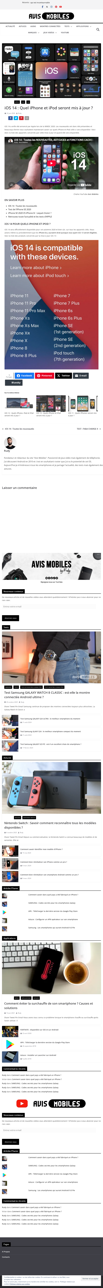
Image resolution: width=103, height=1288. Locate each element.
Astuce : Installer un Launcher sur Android (38, 1055)
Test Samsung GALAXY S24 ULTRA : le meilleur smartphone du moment (50, 719)
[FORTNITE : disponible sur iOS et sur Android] (10, 1031)
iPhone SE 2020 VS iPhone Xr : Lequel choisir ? (29, 213)
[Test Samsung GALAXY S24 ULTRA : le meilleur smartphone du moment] (10, 720)
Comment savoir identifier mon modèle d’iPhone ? (41, 849)
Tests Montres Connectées (54, 687)
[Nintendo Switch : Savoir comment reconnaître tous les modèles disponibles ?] (51, 788)
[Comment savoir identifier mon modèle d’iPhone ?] (10, 851)
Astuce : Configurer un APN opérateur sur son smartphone (53, 919)
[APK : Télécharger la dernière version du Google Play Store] (10, 1044)
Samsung (8, 687)
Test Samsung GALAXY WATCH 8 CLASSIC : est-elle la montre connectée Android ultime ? (47, 694)
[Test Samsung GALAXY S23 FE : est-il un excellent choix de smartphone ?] (10, 746)
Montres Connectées (50, 26)
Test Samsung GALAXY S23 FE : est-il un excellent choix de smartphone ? (50, 744)
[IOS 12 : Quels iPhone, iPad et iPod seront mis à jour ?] (19, 403)
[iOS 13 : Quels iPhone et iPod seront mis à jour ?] (51, 403)
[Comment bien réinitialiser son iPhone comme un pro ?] (10, 863)
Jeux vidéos (48, 32)
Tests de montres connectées (31, 687)
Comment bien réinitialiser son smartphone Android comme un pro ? (49, 875)
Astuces (22, 26)
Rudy (19, 113)
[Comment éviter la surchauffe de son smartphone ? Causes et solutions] (51, 968)
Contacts (6, 1257)
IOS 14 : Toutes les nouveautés (22, 206)
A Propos (6, 1251)
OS (28, 102)
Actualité (10, 26)
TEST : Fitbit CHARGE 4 (87, 428)
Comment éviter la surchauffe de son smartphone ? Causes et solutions (48, 1005)
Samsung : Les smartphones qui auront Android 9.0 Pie (51, 927)
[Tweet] (16, 118)
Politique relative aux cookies (20, 1284)
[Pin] (21, 118)
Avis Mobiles (93, 194)
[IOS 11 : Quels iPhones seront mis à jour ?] (82, 403)
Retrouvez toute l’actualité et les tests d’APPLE (30, 216)
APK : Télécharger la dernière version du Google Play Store (53, 911)
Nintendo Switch (29, 817)
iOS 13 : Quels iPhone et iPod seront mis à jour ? (48, 414)
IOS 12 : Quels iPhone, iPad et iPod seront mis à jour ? (19, 414)
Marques (32, 32)
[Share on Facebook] (10, 118)
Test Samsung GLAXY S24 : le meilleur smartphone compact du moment (50, 731)
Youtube (65, 32)
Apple (17, 102)
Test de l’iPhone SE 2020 (19, 209)
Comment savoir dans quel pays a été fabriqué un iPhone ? (53, 894)
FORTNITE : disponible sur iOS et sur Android (39, 1030)
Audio (33, 26)
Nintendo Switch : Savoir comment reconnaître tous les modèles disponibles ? (50, 825)
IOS (23, 102)
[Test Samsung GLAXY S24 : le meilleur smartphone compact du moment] (10, 733)
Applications (82, 26)
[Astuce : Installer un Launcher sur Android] (10, 1057)
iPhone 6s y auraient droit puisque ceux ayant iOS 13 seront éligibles (68, 233)
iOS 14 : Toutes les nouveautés (19, 428)
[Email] (27, 118)
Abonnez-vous (11, 618)
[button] (70, 26)
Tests (66, 26)
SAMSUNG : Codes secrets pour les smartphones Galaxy (51, 903)
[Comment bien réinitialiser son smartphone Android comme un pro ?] (10, 876)
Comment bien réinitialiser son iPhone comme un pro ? (43, 862)
